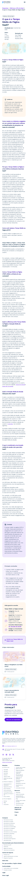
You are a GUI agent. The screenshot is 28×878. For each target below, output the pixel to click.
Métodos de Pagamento (18, 808)
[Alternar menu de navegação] (25, 2)
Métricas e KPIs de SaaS (17, 8)
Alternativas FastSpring (8, 825)
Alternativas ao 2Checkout (9, 823)
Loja (16, 815)
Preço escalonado (7, 790)
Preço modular (7, 796)
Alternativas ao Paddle (8, 821)
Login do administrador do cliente (11, 856)
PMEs (5, 802)
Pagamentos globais (20, 770)
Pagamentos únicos (8, 786)
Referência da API (7, 844)
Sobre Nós (5, 860)
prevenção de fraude (20, 787)
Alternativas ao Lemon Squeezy (10, 831)
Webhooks (6, 846)
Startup (5, 801)
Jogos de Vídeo (7, 776)
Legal (3, 872)
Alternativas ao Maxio (8, 830)
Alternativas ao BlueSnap (9, 833)
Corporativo (6, 804)
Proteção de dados (8, 870)
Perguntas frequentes (8, 858)
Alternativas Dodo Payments (10, 838)
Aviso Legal (5, 875)
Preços (17, 812)
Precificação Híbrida (8, 791)
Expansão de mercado (20, 783)
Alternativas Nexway (8, 836)
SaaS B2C (6, 771)
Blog (17, 798)
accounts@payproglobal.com (11, 746)
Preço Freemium (7, 788)
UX (9, 626)
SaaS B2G (6, 773)
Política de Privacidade (7, 762)
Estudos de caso (19, 805)
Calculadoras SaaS (20, 803)
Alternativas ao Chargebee (9, 828)
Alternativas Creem (8, 835)
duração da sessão (16, 626)
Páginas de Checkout (8, 848)
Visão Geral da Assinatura (9, 850)
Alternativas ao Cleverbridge (10, 826)
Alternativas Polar (7, 840)
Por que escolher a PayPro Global (11, 863)
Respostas (5, 8)
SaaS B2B (6, 769)
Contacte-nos (6, 854)
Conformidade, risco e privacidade (11, 868)
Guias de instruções (20, 794)
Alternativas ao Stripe (8, 819)
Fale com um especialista (13, 719)
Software (5, 774)
